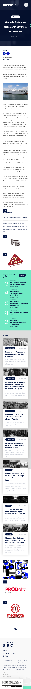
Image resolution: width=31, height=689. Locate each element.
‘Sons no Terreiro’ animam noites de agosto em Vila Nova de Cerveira (15, 511)
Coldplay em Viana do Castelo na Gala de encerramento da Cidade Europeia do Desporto (15, 218)
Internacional (10, 348)
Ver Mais (22, 275)
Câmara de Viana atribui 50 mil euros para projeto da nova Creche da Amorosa (15, 476)
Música (8, 505)
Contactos (6, 650)
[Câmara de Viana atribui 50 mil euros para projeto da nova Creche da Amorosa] (15, 467)
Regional (15, 17)
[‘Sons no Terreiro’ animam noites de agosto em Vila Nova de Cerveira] (15, 503)
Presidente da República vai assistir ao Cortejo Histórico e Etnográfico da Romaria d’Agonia (15, 385)
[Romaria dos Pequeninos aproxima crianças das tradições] (15, 345)
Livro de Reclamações (8, 678)
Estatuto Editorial (7, 676)
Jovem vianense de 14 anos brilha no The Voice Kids (15, 226)
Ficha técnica (6, 674)
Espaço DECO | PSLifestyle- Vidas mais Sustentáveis (18, 322)
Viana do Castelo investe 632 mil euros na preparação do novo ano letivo (15, 540)
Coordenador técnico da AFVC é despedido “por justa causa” (15, 230)
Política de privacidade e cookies (11, 673)
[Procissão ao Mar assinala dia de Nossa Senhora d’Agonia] (15, 408)
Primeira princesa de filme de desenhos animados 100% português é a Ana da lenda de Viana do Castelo (15, 222)
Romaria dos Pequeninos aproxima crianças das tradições (15, 354)
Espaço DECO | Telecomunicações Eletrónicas (16, 293)
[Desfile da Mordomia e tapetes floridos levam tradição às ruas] (15, 437)
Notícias (5, 656)
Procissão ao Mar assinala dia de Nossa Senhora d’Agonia (14, 417)
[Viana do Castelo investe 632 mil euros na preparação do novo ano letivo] (15, 531)
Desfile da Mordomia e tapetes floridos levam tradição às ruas (14, 445)
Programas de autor (9, 653)
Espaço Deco (14, 286)
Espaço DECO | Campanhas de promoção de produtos (19, 303)
